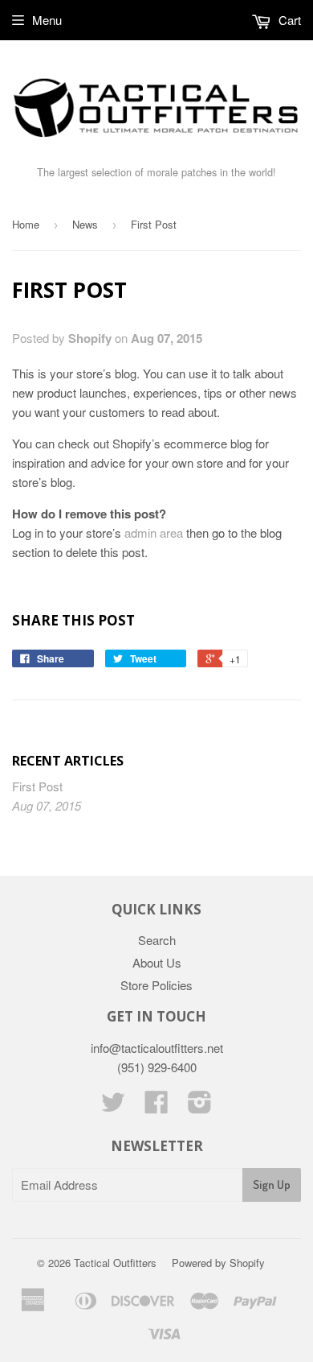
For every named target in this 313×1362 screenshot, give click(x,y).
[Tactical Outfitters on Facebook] (156, 1106)
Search (157, 939)
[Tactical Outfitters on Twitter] (113, 1106)
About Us (156, 962)
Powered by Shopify (218, 1262)
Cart (288, 19)
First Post (37, 786)
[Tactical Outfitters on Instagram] (200, 1106)
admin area (153, 532)
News (85, 224)
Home (25, 224)
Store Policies (156, 984)
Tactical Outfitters (115, 1262)
